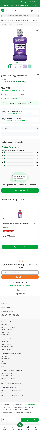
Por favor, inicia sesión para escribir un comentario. (20, 190)
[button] (33, 6)
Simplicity (23, 2)
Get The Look (13, 2)
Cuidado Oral (5, 24)
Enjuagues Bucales (17, 24)
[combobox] (20, 15)
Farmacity (3, 2)
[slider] (20, 3)
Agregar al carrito (30, 420)
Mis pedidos (32, 11)
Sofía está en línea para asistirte (20, 285)
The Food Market (34, 2)
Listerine (3, 79)
